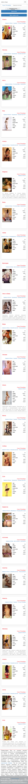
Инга (3, 80)
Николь (4, 598)
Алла (4, 690)
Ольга (4, 19)
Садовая (15, 23)
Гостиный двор (16, 84)
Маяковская (23, 84)
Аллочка (5, 537)
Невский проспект (22, 53)
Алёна (4, 446)
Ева (3, 111)
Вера (4, 324)
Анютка (4, 568)
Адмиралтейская (9, 23)
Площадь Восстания (21, 236)
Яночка (4, 50)
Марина (4, 172)
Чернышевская (22, 145)
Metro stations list (14, 15)
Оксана (4, 354)
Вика (3, 202)
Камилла (5, 507)
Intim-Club (4, 2)
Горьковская (14, 53)
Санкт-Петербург (6, 5)
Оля (3, 476)
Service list (14, 11)
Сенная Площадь (22, 23)
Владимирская (12, 236)
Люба (4, 233)
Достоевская (17, 267)
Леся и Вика (6, 294)
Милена (4, 629)
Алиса (4, 141)
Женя (4, 385)
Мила (4, 415)
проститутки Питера (6, 763)
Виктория (5, 263)
